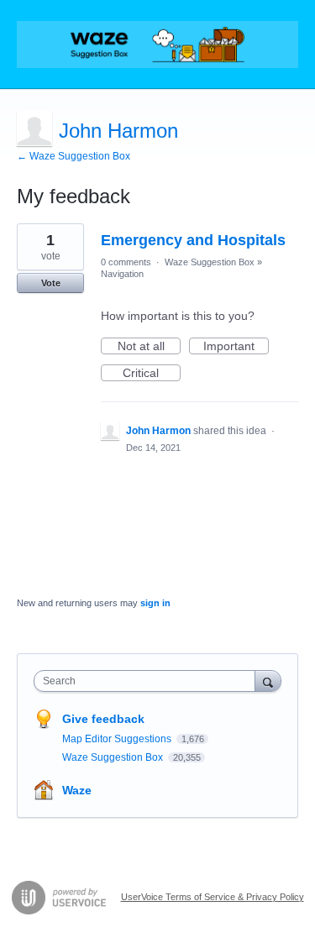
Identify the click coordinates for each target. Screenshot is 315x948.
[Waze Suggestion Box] (157, 44)
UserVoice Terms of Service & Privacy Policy (212, 897)
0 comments (126, 262)
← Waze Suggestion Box (73, 156)
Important (236, 346)
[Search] (268, 680)
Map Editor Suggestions (118, 739)
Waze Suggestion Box (210, 262)
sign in (155, 603)
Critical (152, 373)
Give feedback (103, 718)
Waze (77, 790)
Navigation (122, 274)
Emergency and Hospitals (193, 240)
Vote (50, 283)
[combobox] (148, 681)
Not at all (149, 346)
